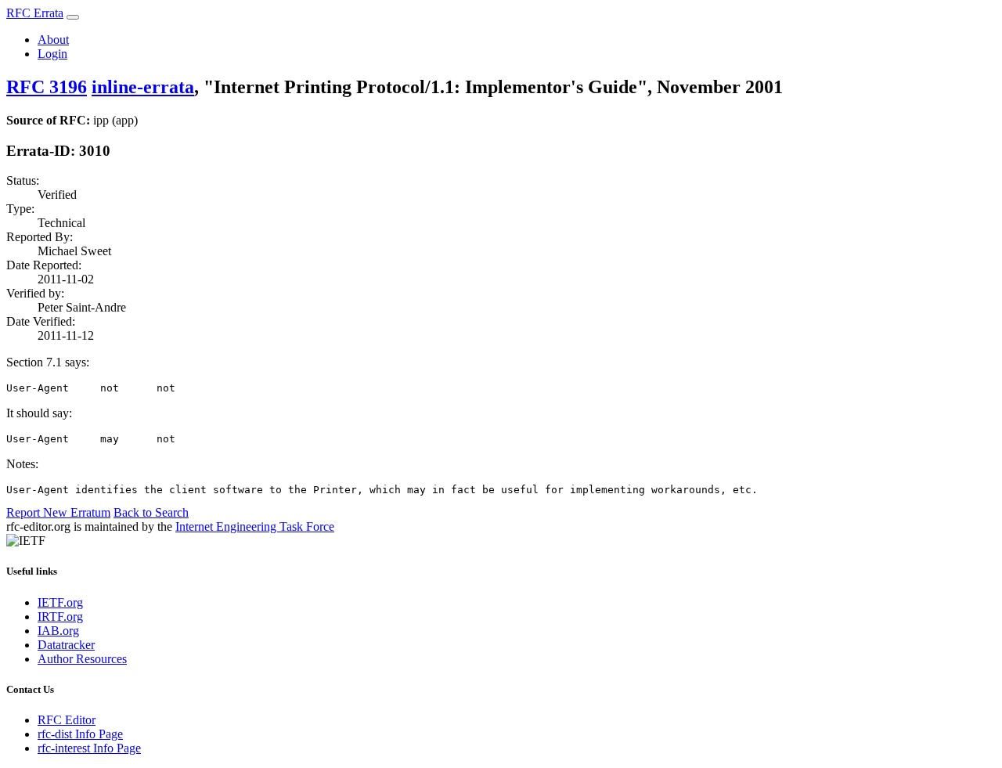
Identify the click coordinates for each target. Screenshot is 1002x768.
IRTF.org (60, 616)
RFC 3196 (46, 87)
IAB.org (58, 630)
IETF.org (60, 602)
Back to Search (151, 512)
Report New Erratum (58, 512)
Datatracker (66, 644)
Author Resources (82, 658)
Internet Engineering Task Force (254, 526)
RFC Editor (67, 720)
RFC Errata (34, 13)
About (53, 39)
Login (52, 53)
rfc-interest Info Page (89, 748)
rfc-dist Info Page (80, 734)
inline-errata (143, 87)
